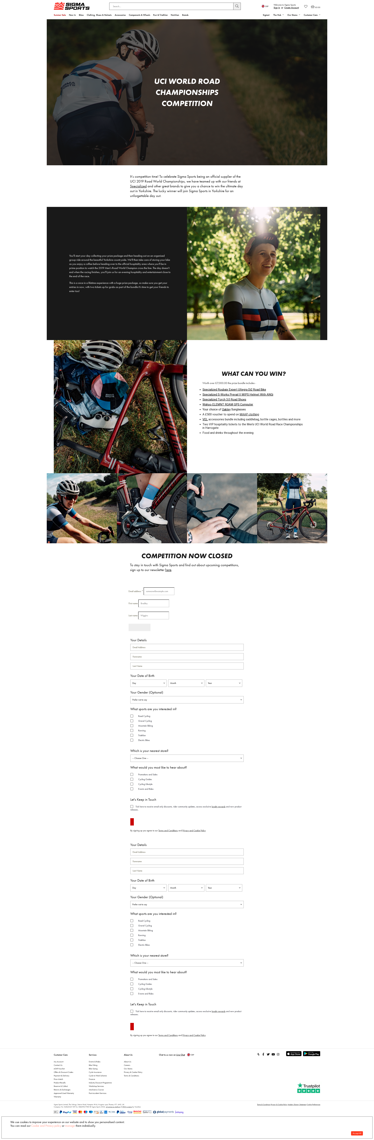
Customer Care (61, 1054)
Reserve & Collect (61, 1086)
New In (72, 14)
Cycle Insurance (95, 1072)
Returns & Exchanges (62, 1089)
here (168, 569)
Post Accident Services (97, 1093)
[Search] (237, 6)
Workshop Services (96, 1086)
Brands (185, 14)
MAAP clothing (249, 414)
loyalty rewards (218, 806)
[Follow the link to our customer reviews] (309, 1088)
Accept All (357, 1133)
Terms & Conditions (131, 1075)
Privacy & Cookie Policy (133, 1072)
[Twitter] (268, 1054)
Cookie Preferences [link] (313, 1104)
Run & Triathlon (160, 14)
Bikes (81, 14)
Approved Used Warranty (64, 1093)
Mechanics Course (96, 1089)
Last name (133, 615)
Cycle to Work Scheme (98, 1075)
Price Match (58, 1079)
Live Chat (180, 1054)
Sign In (277, 7)
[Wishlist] (305, 6)
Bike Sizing (93, 1068)
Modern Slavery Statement (297, 1104)
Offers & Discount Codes (63, 1072)
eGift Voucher (59, 1068)
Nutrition (175, 14)
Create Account (291, 7)
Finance (92, 1079)
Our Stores (128, 1068)
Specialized (138, 186)
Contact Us (58, 1065)
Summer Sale (60, 14)
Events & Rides (94, 1061)
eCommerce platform (113, 1107)
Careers (127, 1065)
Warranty (57, 1096)
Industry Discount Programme (100, 1082)
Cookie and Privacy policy (46, 1125)
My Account (58, 1061)
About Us (128, 1054)
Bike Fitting (93, 1065)
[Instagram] (278, 1054)
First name (133, 603)
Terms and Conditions (168, 830)
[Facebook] (263, 1054)
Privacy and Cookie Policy (194, 830)
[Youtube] (273, 1054)
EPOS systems (127, 1107)
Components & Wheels (139, 14)
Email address (136, 591)
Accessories (120, 14)
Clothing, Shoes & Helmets (99, 14)
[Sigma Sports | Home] (72, 6)
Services (93, 1054)
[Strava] (258, 1054)
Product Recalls (60, 1082)
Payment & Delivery (61, 1075)
